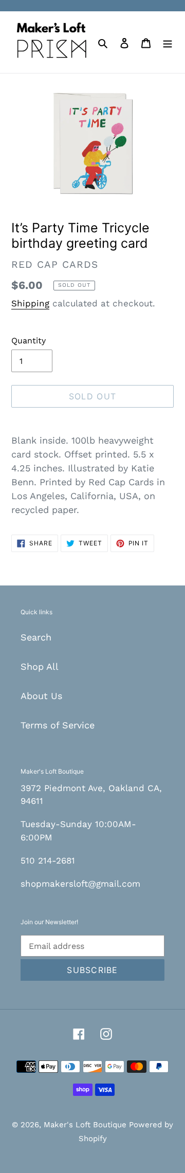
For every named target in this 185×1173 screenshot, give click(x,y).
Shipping (30, 303)
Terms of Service (58, 725)
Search (36, 637)
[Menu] (167, 42)
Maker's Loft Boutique (86, 1124)
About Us (41, 695)
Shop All (40, 666)
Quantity (28, 340)
